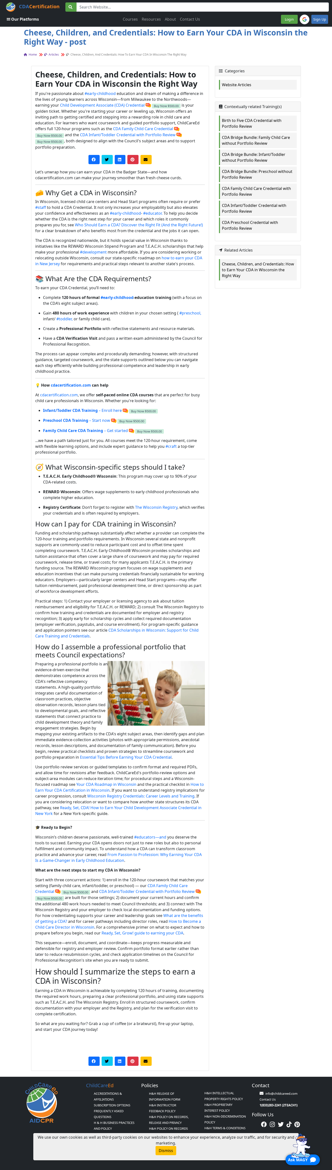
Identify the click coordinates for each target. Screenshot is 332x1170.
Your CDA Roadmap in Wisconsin (106, 784)
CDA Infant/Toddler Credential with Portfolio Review (127, 134)
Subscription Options (112, 1105)
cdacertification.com (71, 385)
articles (53, 54)
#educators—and (150, 837)
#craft (171, 446)
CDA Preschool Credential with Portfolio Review (250, 225)
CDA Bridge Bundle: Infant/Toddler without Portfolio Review (253, 157)
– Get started (85, 430)
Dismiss (166, 1150)
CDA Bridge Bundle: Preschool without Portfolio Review (257, 174)
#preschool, (190, 313)
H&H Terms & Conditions (224, 1128)
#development (93, 252)
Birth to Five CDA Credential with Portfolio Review (251, 123)
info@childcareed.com (281, 1093)
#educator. (153, 213)
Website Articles (236, 84)
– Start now (76, 420)
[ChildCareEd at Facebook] (264, 1124)
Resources (151, 19)
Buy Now (166, 106)
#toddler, (64, 319)
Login (289, 19)
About (170, 19)
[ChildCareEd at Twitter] (281, 1124)
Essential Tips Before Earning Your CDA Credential (126, 757)
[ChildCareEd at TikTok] (289, 1124)
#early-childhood (100, 93)
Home (32, 54)
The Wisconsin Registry (156, 507)
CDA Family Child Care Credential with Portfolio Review (256, 191)
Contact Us (190, 19)
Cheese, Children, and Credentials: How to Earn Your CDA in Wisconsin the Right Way (258, 269)
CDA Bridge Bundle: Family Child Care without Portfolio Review (256, 140)
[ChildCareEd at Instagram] (272, 1124)
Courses (130, 19)
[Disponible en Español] (148, 105)
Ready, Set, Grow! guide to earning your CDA (142, 933)
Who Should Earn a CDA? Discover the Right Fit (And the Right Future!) (139, 225)
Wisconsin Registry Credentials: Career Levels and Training (140, 796)
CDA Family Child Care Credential (143, 128)
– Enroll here (82, 410)
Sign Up (319, 19)
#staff (40, 207)
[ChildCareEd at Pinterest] (297, 1124)
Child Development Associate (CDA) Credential (102, 105)
